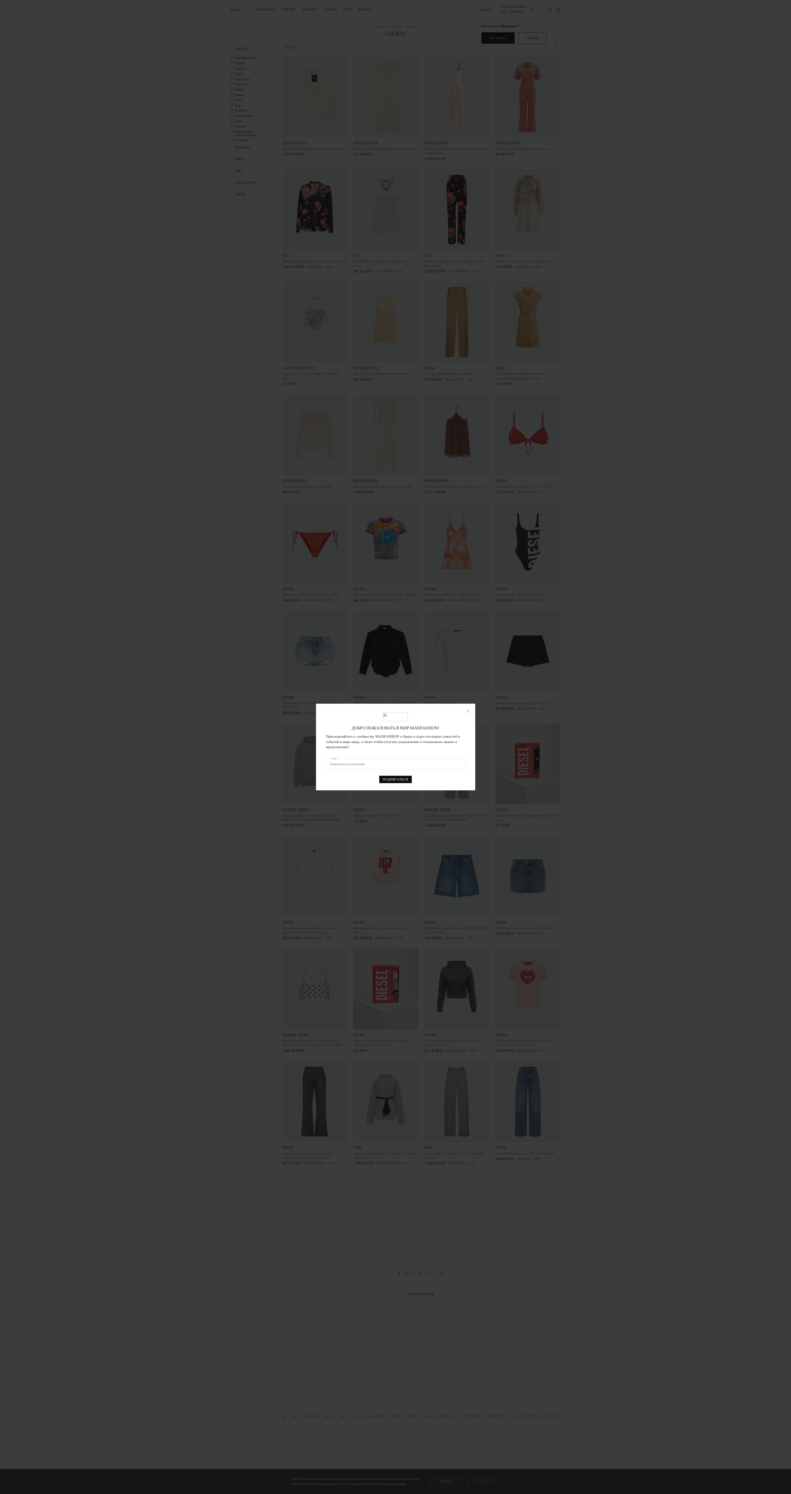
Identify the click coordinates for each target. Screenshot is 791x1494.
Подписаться (395, 779)
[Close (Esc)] (467, 711)
